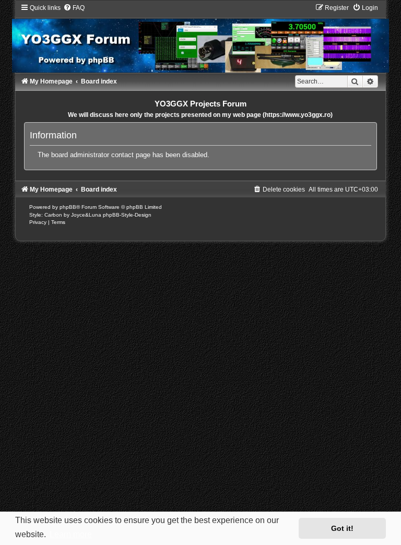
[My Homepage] (200, 38)
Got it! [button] (342, 528)
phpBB (68, 207)
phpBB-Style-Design (127, 215)
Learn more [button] (71, 534)
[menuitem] (74, 7)
